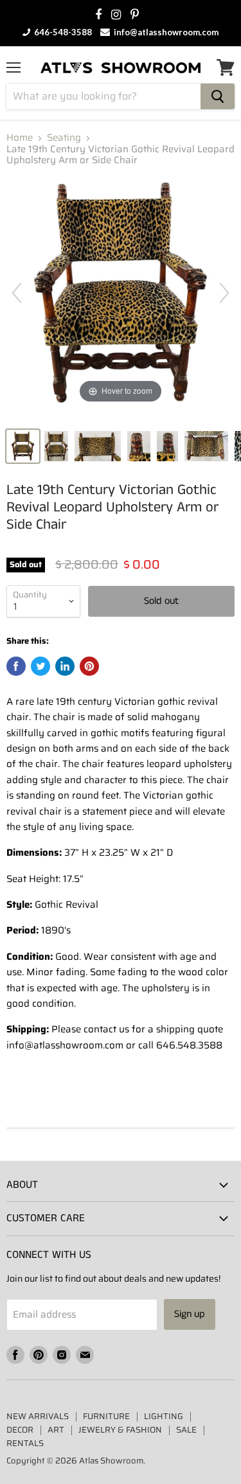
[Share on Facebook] (16, 666)
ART (56, 1429)
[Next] (224, 293)
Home (19, 137)
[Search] (218, 96)
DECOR (19, 1429)
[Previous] (16, 293)
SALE (186, 1429)
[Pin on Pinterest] (89, 666)
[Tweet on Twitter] (40, 666)
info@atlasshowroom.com (165, 32)
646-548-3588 (62, 32)
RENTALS (25, 1443)
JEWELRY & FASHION (120, 1429)
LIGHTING (163, 1416)
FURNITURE (106, 1416)
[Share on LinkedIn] (65, 666)
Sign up (189, 1314)
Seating (64, 137)
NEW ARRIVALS (37, 1416)
